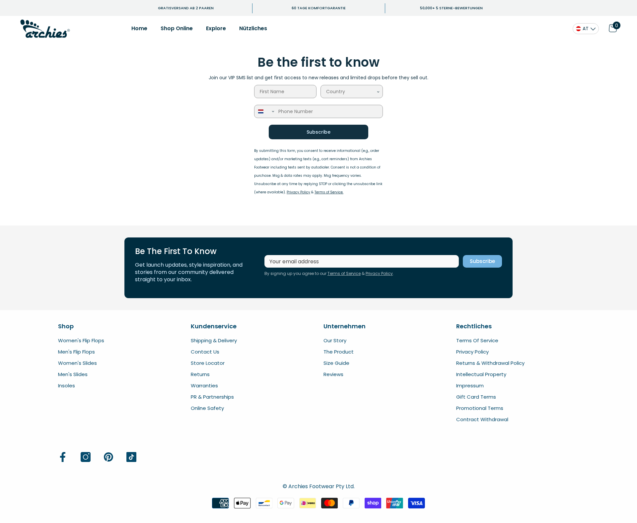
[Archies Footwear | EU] (45, 29)
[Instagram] (86, 457)
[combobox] (351, 91)
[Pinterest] (108, 457)
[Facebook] (63, 457)
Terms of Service (344, 273)
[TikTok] (131, 457)
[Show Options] (378, 91)
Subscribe (318, 132)
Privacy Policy (379, 273)
